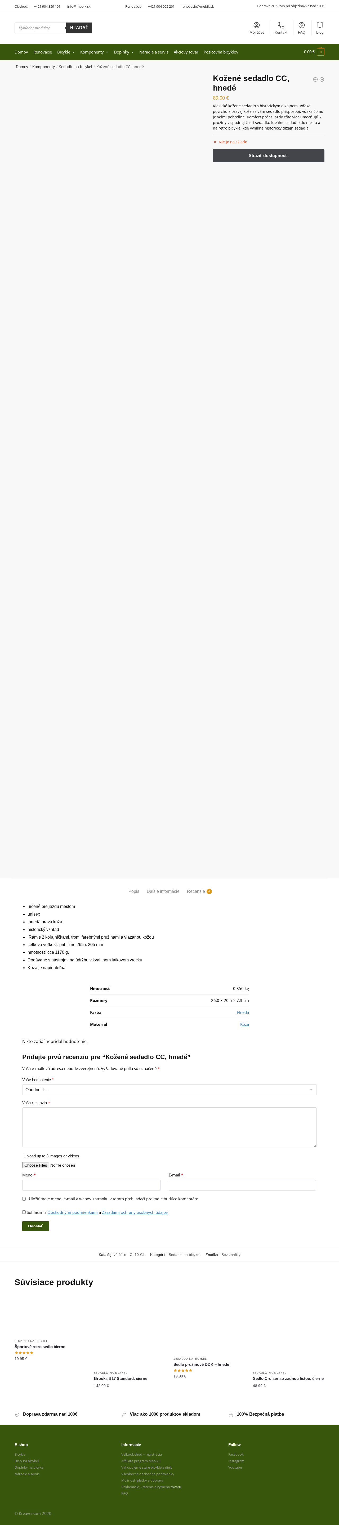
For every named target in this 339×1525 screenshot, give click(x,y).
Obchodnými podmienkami (72, 1212)
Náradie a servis (27, 1474)
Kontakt (281, 32)
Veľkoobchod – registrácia (141, 1454)
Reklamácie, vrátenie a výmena (146, 1486)
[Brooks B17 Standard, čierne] (130, 1331)
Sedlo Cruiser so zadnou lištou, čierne (288, 1378)
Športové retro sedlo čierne (40, 1346)
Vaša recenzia (36, 1102)
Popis (133, 891)
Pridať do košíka (50, 1396)
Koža (244, 1024)
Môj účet (256, 32)
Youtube (235, 1467)
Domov (22, 66)
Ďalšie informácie (163, 891)
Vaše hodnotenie (37, 1079)
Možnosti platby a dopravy (142, 1480)
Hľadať (79, 27)
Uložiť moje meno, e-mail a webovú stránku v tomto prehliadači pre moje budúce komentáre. (114, 1198)
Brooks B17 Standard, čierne (120, 1378)
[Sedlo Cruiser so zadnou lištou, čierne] (288, 1331)
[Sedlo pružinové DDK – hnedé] (209, 1324)
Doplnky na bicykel (29, 1467)
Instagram (236, 1461)
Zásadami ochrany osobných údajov (135, 1212)
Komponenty (43, 66)
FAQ (301, 32)
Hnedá (243, 1012)
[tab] (133, 887)
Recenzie (196, 891)
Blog (320, 32)
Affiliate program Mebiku (140, 1461)
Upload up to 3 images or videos (51, 1156)
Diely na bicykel (27, 1461)
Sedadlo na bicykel (75, 66)
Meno (29, 1175)
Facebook (236, 1454)
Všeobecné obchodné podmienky (147, 1474)
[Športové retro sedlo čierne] (50, 1316)
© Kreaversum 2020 (33, 1513)
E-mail (176, 1175)
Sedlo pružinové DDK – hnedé (201, 1364)
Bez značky (230, 1254)
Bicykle (20, 1454)
